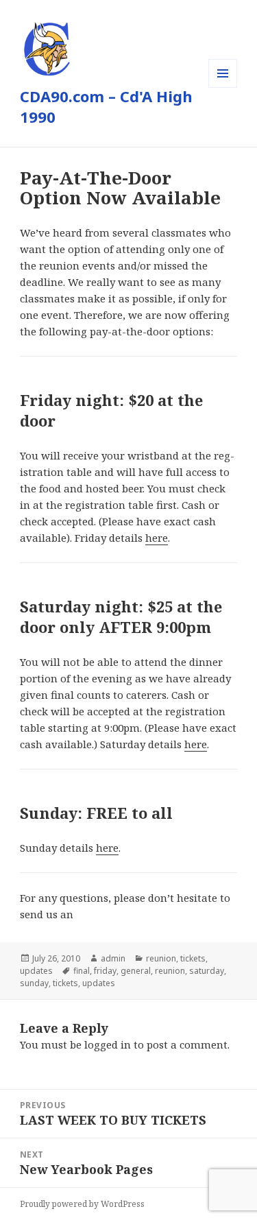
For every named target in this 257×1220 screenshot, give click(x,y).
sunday (34, 983)
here (156, 538)
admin (113, 958)
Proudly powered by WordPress (82, 1204)
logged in (107, 1044)
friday (105, 971)
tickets (193, 958)
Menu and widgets (223, 87)
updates (36, 971)
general (136, 971)
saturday (206, 971)
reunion (161, 958)
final (81, 971)
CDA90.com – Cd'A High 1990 (106, 106)
